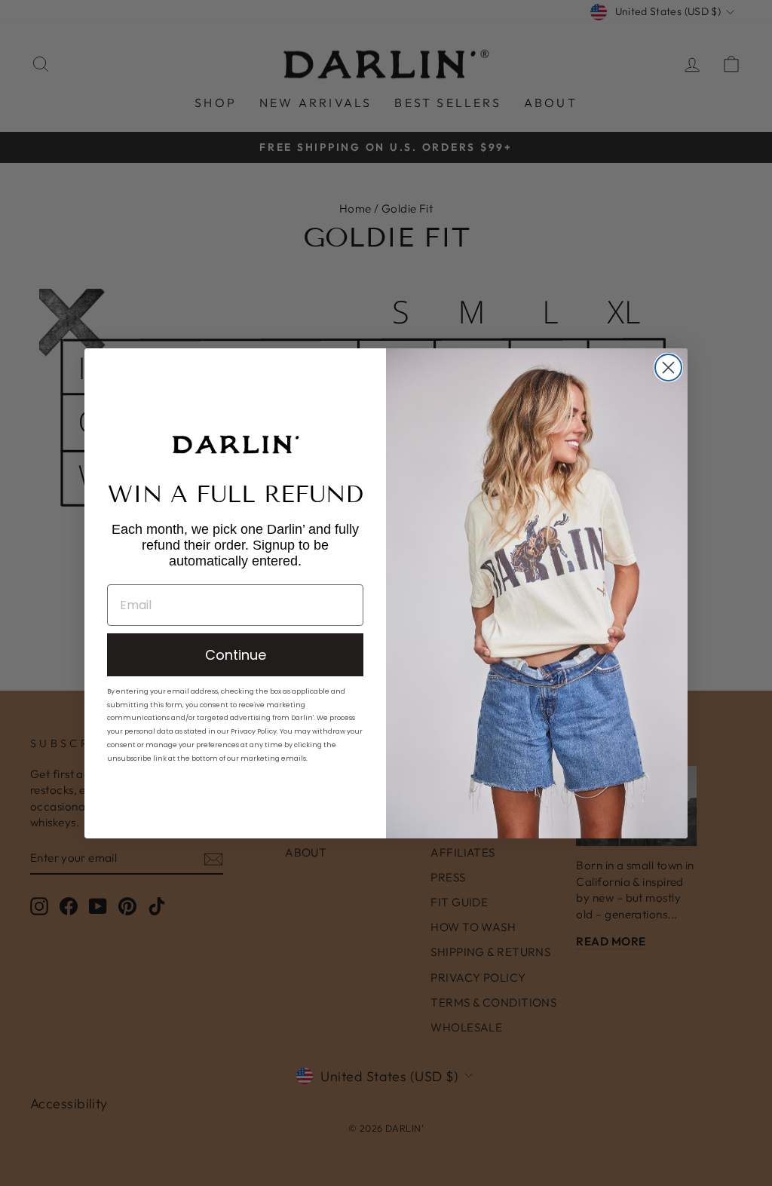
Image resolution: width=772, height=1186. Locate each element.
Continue (235, 654)
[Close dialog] (668, 367)
